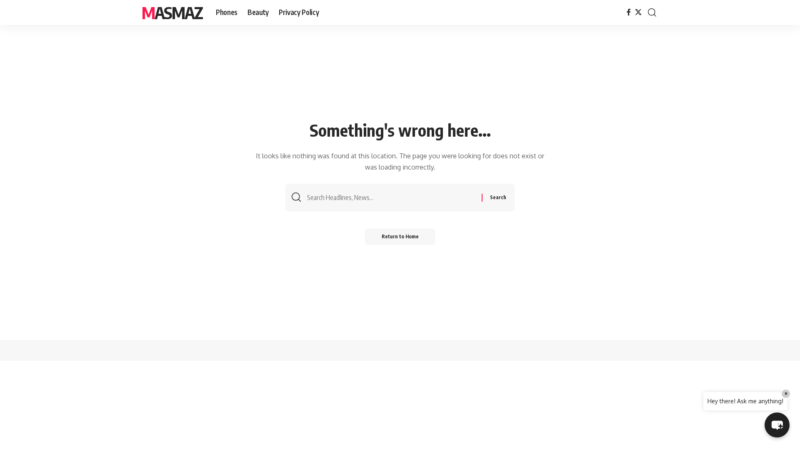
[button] (652, 12)
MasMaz (172, 12)
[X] (638, 12)
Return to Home (400, 236)
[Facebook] (629, 12)
